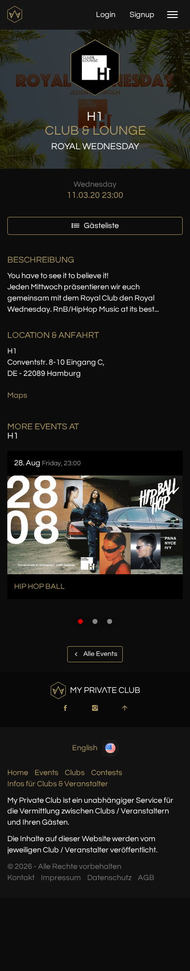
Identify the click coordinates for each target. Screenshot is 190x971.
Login (105, 14)
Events (46, 773)
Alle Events (99, 654)
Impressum (61, 878)
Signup (142, 14)
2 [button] (95, 621)
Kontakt (21, 878)
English (84, 747)
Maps (17, 395)
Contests (106, 773)
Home (17, 773)
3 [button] (109, 621)
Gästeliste (100, 226)
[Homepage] (15, 14)
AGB (146, 878)
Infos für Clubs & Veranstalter (57, 784)
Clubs (75, 773)
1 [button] (80, 621)
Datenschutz (109, 878)
